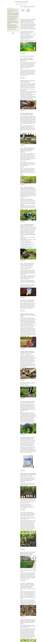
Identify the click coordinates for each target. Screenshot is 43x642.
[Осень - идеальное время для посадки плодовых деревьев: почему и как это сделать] (28, 292)
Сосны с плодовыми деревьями (28, 10)
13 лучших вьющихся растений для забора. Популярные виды (27, 402)
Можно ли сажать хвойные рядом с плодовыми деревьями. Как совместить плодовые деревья (28, 21)
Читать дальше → (23, 77)
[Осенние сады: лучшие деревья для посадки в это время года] (28, 309)
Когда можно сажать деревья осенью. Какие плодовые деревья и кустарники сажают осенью (27, 514)
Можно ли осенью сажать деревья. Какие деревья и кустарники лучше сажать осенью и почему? (28, 475)
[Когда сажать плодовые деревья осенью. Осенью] (28, 392)
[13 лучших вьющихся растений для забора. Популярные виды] (28, 428)
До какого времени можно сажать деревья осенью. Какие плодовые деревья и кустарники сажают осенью (27, 621)
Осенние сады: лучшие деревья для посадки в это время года (27, 300)
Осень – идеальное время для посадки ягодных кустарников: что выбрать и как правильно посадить (28, 189)
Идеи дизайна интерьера (21, 1)
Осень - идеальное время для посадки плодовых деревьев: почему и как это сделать (27, 265)
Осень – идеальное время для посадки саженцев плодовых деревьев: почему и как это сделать (28, 226)
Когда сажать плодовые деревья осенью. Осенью (27, 383)
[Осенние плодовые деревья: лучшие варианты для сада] (28, 138)
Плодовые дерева (22, 10)
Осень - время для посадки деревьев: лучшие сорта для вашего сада (26, 59)
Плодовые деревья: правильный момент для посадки (27, 81)
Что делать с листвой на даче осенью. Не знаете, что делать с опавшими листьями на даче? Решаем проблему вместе (27, 585)
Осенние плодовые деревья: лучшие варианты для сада (26, 114)
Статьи (25, 4)
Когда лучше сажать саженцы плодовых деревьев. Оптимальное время (28, 315)
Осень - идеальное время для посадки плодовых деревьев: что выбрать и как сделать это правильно (27, 150)
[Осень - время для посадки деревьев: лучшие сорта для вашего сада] (28, 76)
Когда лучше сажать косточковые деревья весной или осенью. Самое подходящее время (27, 553)
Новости (21, 4)
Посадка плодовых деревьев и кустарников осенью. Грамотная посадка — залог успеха (27, 353)
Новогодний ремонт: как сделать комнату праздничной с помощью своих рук (12, 22)
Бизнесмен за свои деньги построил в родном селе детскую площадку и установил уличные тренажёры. (13, 13)
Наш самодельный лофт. (11, 29)
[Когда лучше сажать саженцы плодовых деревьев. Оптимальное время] (28, 342)
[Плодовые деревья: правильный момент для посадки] (28, 104)
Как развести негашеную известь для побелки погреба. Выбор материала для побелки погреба (27, 439)
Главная (17, 4)
